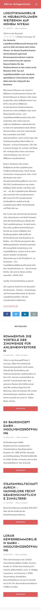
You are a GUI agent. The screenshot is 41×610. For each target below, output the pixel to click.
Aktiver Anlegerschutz (17, 4)
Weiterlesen (20, 408)
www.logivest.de (10, 306)
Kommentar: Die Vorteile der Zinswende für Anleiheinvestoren (19, 344)
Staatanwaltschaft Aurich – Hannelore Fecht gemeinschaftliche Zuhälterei (20, 491)
